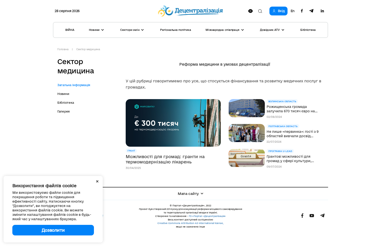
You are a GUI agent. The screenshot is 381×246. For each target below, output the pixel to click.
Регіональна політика (175, 29)
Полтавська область (282, 126)
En (293, 11)
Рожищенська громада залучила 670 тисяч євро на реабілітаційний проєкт (291, 109)
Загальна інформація (73, 85)
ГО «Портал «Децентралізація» (207, 216)
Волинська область (282, 101)
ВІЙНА (69, 29)
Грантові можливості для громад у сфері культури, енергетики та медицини (289, 159)
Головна (62, 49)
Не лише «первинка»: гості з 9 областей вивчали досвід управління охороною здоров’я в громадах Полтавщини (294, 134)
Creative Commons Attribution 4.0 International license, (190, 223)
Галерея (63, 111)
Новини (63, 94)
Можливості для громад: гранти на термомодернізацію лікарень (165, 159)
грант (131, 150)
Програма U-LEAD (280, 151)
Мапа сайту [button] (188, 194)
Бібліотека (308, 29)
